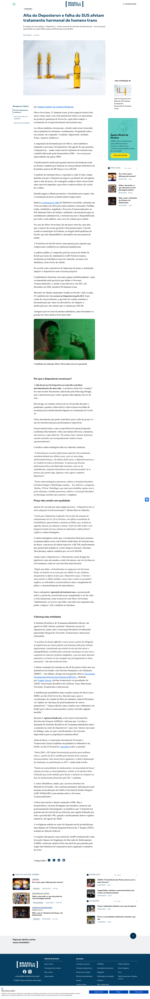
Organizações (49, 976)
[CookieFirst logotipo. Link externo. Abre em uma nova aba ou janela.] (2, 989)
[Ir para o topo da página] (133, 936)
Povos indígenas (123, 968)
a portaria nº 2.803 (50, 202)
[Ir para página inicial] (74, 4)
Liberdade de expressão (105, 968)
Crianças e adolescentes (42, 907)
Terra (119, 972)
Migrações (100, 972)
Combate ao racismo (83, 964)
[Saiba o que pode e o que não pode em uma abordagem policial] (39, 898)
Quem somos (48, 964)
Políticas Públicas (123, 964)
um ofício (65, 746)
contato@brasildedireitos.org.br (27, 976)
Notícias (28, 8)
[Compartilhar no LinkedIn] (59, 860)
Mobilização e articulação (105, 976)
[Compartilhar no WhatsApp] (64, 860)
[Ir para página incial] (27, 964)
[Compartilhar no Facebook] (49, 860)
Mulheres (100, 980)
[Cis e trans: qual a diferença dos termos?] (39, 884)
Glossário (36, 888)
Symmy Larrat (44, 680)
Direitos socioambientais (84, 976)
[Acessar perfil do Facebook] (24, 972)
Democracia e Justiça (40, 893)
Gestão (78, 980)
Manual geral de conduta (52, 968)
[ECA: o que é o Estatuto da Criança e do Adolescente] (39, 913)
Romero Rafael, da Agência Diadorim (55, 106)
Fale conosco (48, 972)
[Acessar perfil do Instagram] (30, 972)
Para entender (38, 902)
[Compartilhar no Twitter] (54, 860)
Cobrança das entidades (22, 123)
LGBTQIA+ (35, 879)
